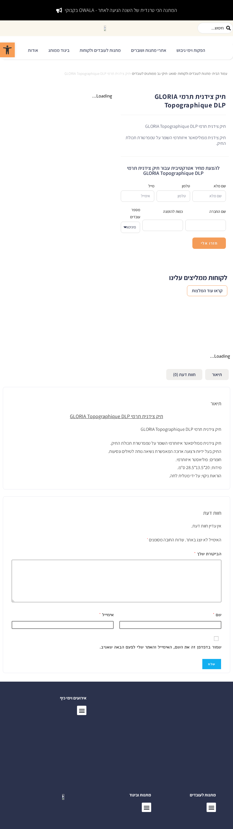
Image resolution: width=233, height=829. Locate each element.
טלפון (186, 185)
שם (217, 615)
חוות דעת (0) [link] (184, 375)
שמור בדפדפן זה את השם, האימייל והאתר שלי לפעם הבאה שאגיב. (160, 647)
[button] (191, 50)
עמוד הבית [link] (219, 73)
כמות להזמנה (173, 211)
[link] (7, 50)
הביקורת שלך (207, 554)
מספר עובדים (135, 213)
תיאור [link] (217, 375)
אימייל (106, 615)
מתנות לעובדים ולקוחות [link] (194, 73)
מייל (151, 185)
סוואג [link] (172, 73)
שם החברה (217, 211)
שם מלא (220, 185)
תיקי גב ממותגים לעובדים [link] (149, 73)
